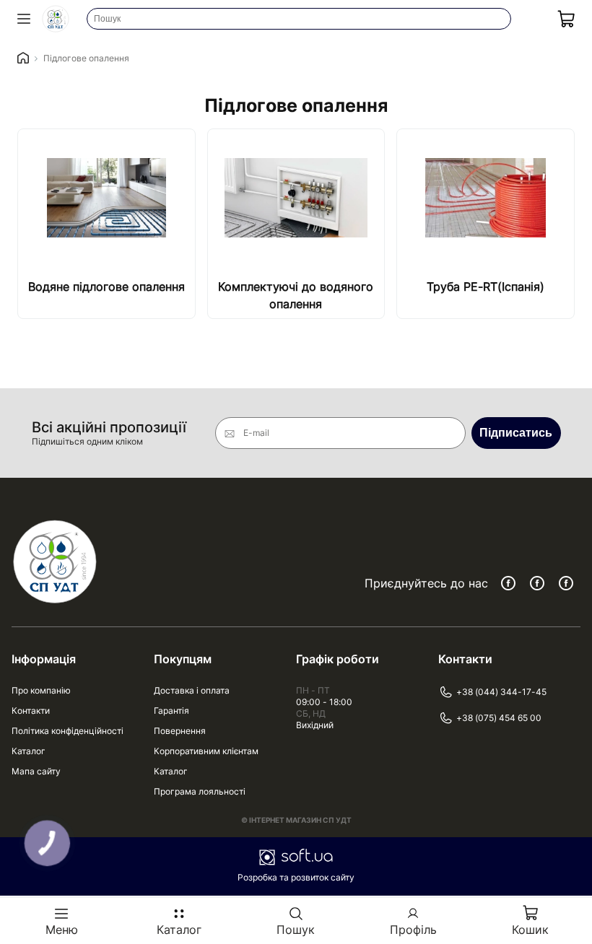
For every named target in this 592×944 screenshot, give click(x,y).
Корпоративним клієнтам (206, 751)
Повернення (180, 730)
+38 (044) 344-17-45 (501, 691)
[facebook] (508, 583)
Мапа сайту (36, 771)
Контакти (31, 710)
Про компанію (41, 690)
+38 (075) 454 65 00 (498, 717)
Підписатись (515, 433)
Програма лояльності (199, 791)
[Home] (23, 58)
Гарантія (171, 710)
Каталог (28, 751)
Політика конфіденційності (67, 730)
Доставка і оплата (192, 690)
